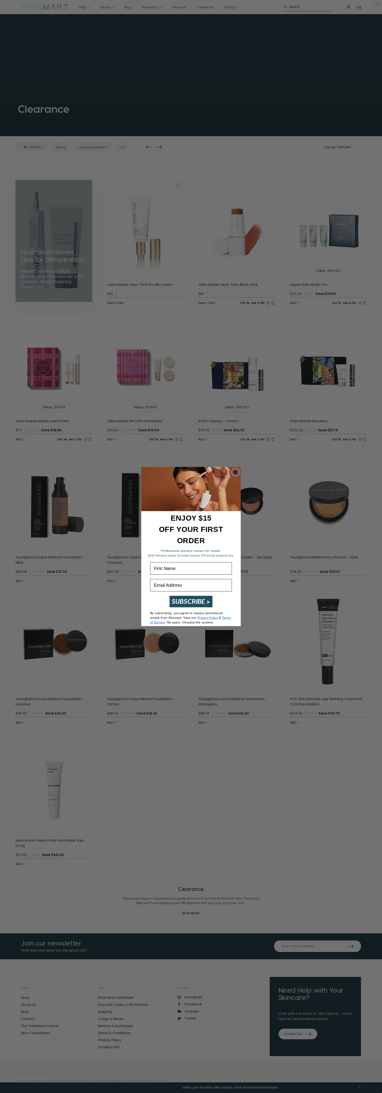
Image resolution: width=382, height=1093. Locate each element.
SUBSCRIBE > (191, 601)
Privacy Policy (207, 617)
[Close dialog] (235, 472)
